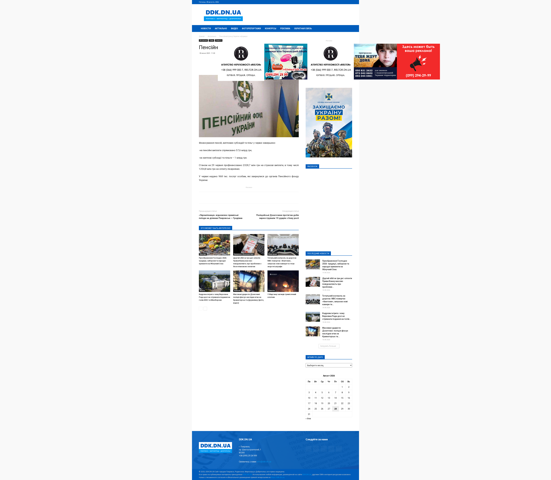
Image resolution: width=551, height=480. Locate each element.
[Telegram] (336, 2)
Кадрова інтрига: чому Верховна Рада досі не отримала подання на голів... (336, 316)
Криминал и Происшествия (244, 254)
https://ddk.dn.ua (277, 477)
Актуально (221, 28)
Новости (206, 28)
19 (322, 403)
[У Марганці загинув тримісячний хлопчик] (283, 281)
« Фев (308, 418)
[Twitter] (340, 2)
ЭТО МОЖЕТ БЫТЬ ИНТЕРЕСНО (215, 228)
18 (316, 403)
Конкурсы (270, 28)
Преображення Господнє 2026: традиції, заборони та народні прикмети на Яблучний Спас (213, 261)
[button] (348, 28)
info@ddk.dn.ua (264, 462)
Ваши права (272, 254)
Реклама (285, 28)
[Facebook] (331, 2)
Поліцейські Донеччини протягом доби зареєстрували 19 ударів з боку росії (277, 216)
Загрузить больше (328, 346)
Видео (234, 28)
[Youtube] (350, 2)
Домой (201, 36)
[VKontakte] (345, 2)
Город (211, 40)
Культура (203, 254)
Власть (202, 290)
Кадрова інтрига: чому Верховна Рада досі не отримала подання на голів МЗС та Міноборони (214, 297)
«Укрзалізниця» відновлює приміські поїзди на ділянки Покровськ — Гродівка (220, 216)
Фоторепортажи (251, 28)
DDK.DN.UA (247, 475)
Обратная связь (303, 28)
